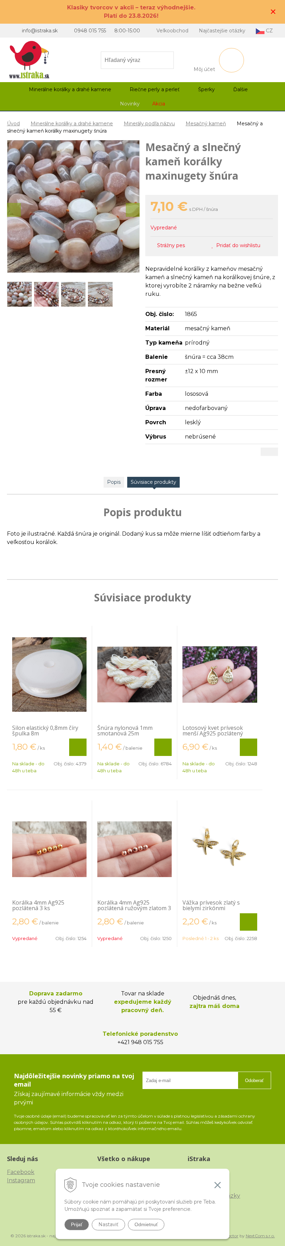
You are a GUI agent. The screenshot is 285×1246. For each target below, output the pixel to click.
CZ (268, 30)
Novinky (130, 104)
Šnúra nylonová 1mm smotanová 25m (125, 730)
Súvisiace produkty (153, 482)
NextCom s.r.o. (260, 1235)
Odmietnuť (146, 1224)
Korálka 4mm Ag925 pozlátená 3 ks (38, 905)
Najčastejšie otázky (222, 30)
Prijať (76, 1224)
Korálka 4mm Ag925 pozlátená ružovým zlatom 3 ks (134, 908)
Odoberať (254, 1080)
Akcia (158, 104)
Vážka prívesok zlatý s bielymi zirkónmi (211, 905)
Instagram (21, 1180)
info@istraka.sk (40, 30)
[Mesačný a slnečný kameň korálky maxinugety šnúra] (73, 206)
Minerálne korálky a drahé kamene (72, 123)
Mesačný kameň (206, 123)
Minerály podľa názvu (149, 123)
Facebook (20, 1172)
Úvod (13, 123)
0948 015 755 (90, 30)
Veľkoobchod (172, 30)
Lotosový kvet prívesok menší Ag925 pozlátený (212, 730)
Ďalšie (241, 89)
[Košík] (231, 60)
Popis (114, 482)
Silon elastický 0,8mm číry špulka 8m (45, 730)
